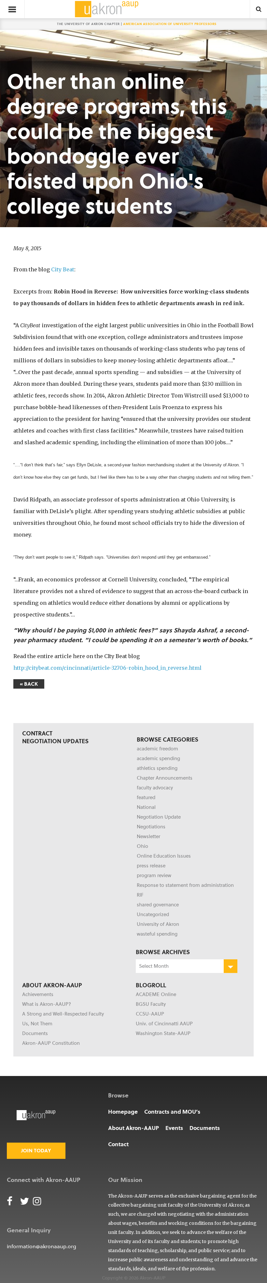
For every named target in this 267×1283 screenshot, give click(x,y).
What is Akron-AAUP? (46, 1004)
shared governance (158, 905)
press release (151, 866)
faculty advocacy (155, 788)
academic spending (158, 758)
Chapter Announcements (164, 778)
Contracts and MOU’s (172, 1111)
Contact (118, 1144)
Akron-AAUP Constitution (51, 1043)
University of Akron (158, 924)
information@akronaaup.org (41, 1246)
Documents (35, 1033)
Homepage (123, 1111)
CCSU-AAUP (150, 1014)
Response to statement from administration (185, 885)
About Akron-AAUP (133, 1127)
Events (174, 1127)
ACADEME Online (156, 994)
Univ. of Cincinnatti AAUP (164, 1024)
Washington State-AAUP (163, 1033)
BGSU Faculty (151, 1004)
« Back (29, 684)
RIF (140, 895)
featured (146, 797)
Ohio (142, 846)
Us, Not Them (37, 1024)
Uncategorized (153, 914)
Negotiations (151, 827)
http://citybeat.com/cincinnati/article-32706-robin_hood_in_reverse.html (107, 668)
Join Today (36, 1150)
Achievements (37, 994)
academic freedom (157, 749)
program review (154, 875)
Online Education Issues (164, 856)
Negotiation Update (159, 817)
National (146, 807)
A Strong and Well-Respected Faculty (63, 1014)
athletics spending (157, 768)
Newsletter (148, 836)
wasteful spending (157, 934)
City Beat (62, 269)
